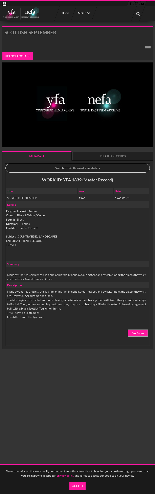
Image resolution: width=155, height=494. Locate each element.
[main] (77, 197)
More (82, 13)
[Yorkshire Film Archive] (20, 13)
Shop (65, 13)
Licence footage (17, 56)
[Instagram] (137, 4)
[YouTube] (143, 4)
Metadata (36, 156)
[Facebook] (131, 4)
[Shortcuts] (148, 46)
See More (138, 333)
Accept (77, 486)
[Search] (138, 13)
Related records (113, 156)
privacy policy (65, 475)
